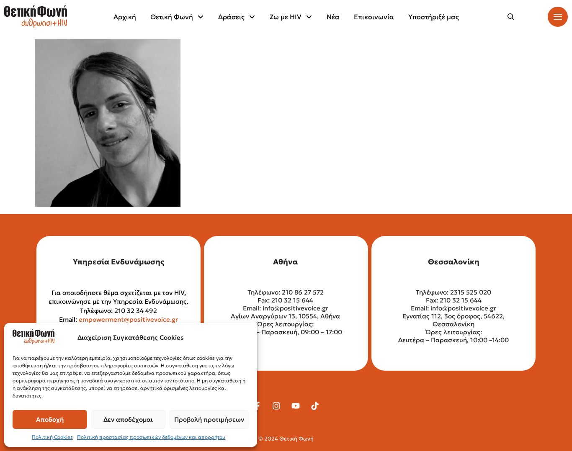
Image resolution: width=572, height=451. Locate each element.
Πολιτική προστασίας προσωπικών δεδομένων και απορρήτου (151, 437)
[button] (511, 17)
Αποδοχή (50, 419)
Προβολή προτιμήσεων (209, 419)
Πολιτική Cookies (52, 437)
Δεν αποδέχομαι (128, 419)
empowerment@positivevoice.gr (128, 319)
